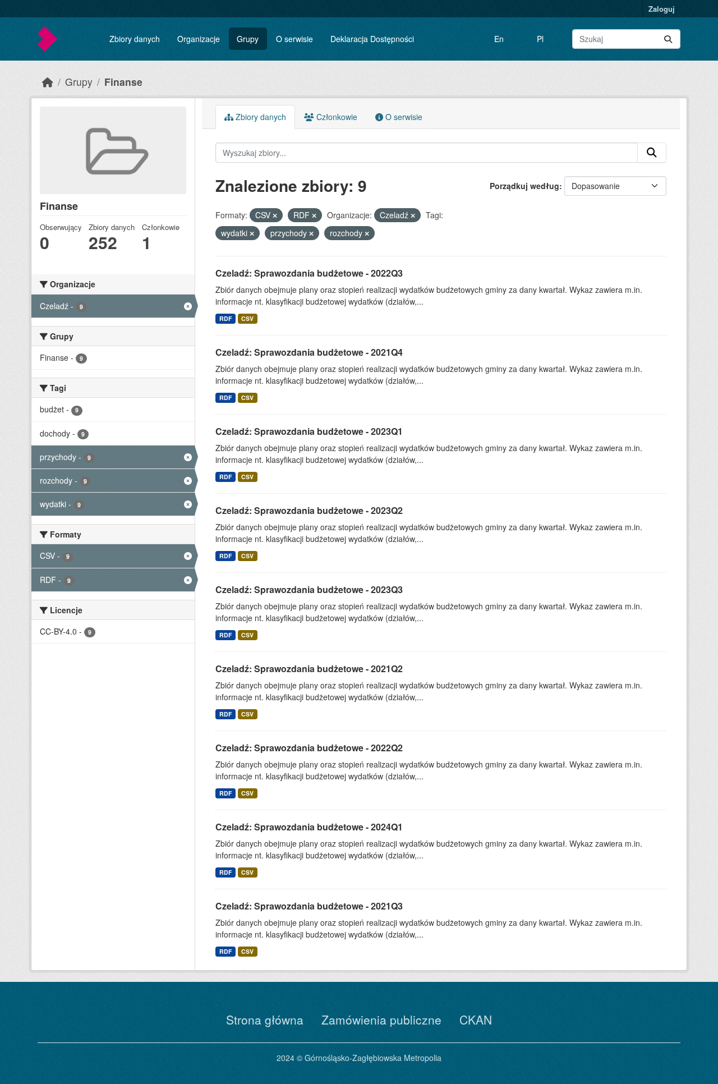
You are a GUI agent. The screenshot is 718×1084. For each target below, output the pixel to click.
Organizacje (198, 38)
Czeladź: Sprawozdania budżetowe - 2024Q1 (309, 826)
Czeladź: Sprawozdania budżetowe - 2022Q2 (309, 747)
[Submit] (668, 39)
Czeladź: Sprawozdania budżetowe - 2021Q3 (309, 905)
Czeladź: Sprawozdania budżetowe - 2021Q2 (309, 668)
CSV (247, 318)
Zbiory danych (134, 38)
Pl (540, 38)
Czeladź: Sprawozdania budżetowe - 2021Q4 (309, 352)
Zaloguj (661, 8)
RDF (225, 318)
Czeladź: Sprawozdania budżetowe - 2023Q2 (309, 510)
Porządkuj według (524, 185)
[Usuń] (275, 215)
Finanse (123, 82)
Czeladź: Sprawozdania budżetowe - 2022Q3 (309, 273)
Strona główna (264, 1019)
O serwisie (294, 38)
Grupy (248, 38)
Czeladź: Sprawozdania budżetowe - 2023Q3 (309, 589)
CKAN (475, 1019)
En (499, 38)
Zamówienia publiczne (381, 1019)
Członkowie (335, 116)
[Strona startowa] (47, 82)
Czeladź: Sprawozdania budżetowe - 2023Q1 (309, 431)
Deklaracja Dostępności (372, 38)
